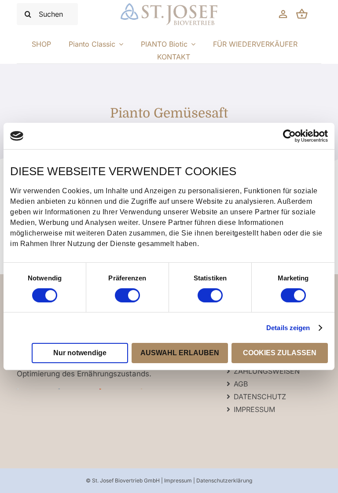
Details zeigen (288, 327)
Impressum (178, 480)
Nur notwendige (80, 353)
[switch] (127, 295)
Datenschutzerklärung (224, 480)
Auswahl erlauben (179, 353)
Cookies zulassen (279, 353)
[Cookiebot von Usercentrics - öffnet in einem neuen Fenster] (289, 136)
